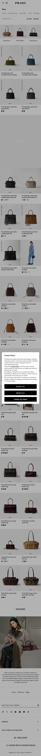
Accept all (20, 387)
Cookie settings (20, 399)
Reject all (20, 393)
